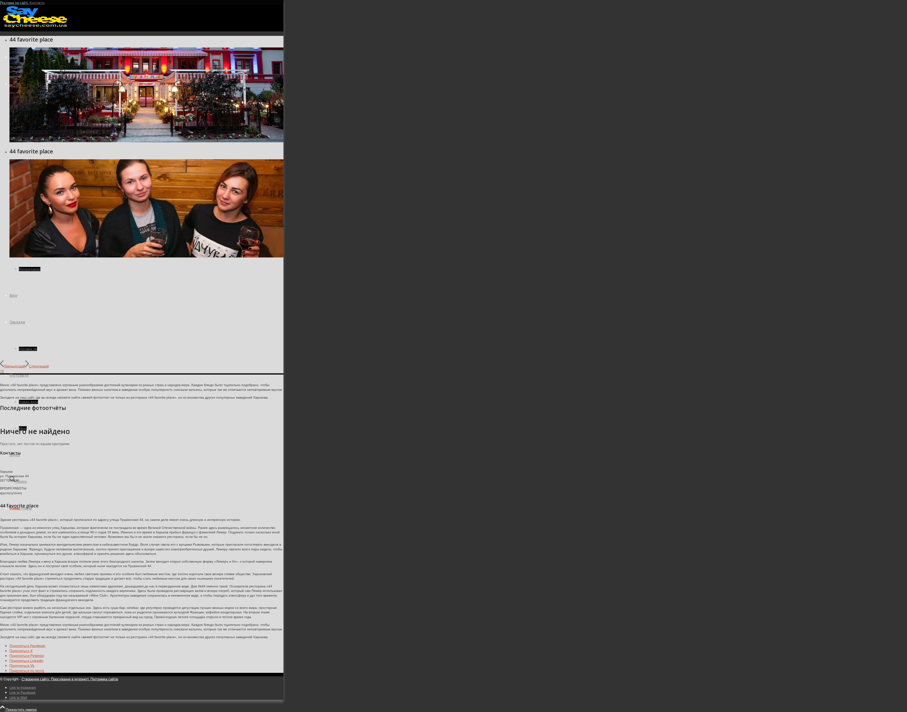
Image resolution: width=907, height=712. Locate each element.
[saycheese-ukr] (35, 27)
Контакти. (37, 2)
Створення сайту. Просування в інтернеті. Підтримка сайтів (69, 678)
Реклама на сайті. (15, 2)
